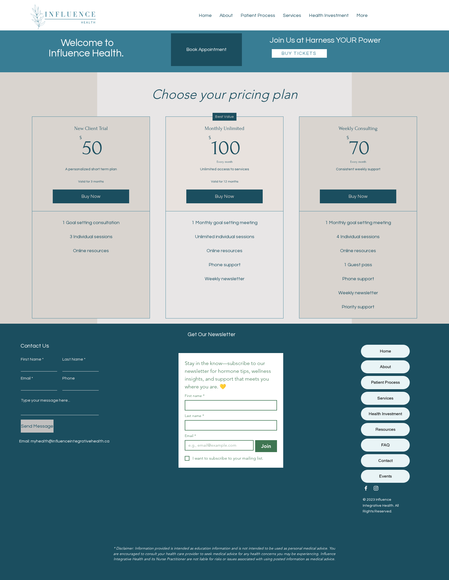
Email (26, 378)
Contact (385, 460)
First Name (31, 359)
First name (194, 396)
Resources (385, 429)
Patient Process (385, 382)
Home (385, 351)
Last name (194, 416)
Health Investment (385, 413)
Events (385, 476)
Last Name (72, 359)
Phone (68, 378)
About (385, 366)
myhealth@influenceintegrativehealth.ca (70, 441)
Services (385, 398)
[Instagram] (376, 488)
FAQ (385, 444)
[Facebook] (366, 488)
